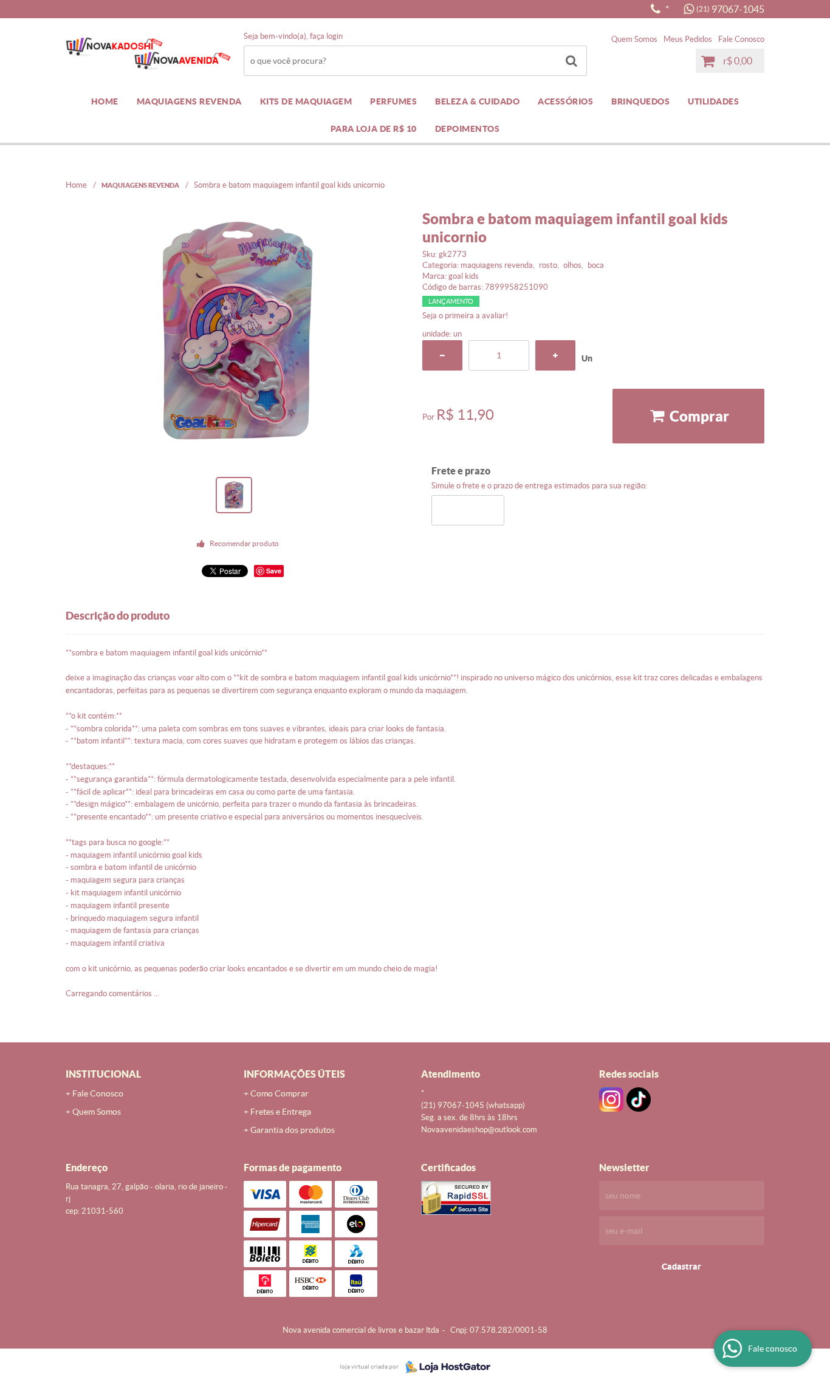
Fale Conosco (741, 39)
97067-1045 (730, 9)
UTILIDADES (713, 101)
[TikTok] (638, 1099)
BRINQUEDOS (640, 101)
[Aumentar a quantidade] (555, 355)
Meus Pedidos (688, 39)
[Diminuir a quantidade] (442, 355)
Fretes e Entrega (280, 1112)
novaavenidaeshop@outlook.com (479, 1129)
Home (104, 101)
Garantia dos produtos (292, 1130)
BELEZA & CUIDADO (477, 101)
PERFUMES (393, 101)
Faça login (326, 36)
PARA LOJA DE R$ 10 (374, 129)
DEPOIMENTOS (467, 129)
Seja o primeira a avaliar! (465, 315)
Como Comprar (279, 1093)
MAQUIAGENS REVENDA (189, 101)
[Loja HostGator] (444, 1367)
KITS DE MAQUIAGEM (306, 101)
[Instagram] (611, 1099)
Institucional (103, 1074)
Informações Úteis (294, 1074)
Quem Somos (634, 39)
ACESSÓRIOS (565, 101)
